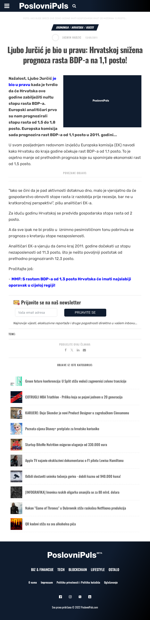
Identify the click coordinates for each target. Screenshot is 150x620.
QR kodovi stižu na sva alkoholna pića (50, 523)
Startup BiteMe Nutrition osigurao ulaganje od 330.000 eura (66, 444)
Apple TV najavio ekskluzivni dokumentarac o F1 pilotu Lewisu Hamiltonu (74, 460)
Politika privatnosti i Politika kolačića (78, 582)
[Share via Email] (84, 351)
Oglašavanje (111, 582)
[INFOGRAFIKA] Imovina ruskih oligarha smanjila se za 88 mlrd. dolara (72, 492)
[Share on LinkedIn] (78, 351)
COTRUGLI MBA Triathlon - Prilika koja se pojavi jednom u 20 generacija (73, 396)
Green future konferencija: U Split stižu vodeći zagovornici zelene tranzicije (75, 381)
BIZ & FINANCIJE (42, 569)
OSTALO (114, 569)
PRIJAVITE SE (85, 312)
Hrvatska (77, 27)
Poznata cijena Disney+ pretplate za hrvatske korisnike (62, 428)
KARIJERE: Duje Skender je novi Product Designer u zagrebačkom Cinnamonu (77, 412)
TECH (61, 569)
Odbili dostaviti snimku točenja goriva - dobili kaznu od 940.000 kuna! (73, 476)
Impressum (47, 582)
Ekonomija (62, 27)
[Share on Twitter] (72, 351)
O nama (33, 582)
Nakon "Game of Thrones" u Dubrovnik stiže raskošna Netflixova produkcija (75, 507)
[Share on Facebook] (65, 351)
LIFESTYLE (98, 569)
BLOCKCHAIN (78, 569)
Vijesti (90, 27)
